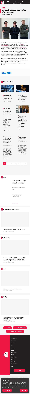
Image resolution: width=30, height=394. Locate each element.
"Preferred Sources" (7, 150)
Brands (12, 350)
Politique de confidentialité (11, 377)
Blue (12, 366)
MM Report (13, 342)
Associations (14, 357)
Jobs (8, 327)
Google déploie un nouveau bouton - (7, 149)
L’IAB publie (5, 117)
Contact (20, 370)
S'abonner (22, 3)
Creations (13, 356)
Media (12, 354)
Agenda (13, 344)
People (12, 359)
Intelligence (14, 352)
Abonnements (21, 327)
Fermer (24, 390)
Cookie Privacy (21, 377)
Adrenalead (22, 47)
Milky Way (13, 340)
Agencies (13, 349)
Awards (13, 361)
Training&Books (15, 363)
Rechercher (15, 3)
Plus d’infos (11, 387)
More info (15, 203)
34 (25, 163)
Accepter (7, 390)
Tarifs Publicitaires (16, 331)
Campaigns (14, 338)
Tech (12, 365)
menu (8, 3)
